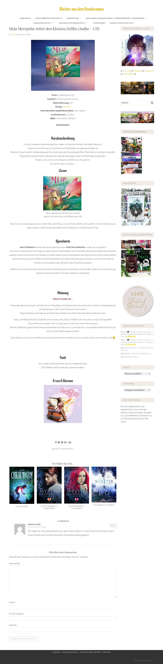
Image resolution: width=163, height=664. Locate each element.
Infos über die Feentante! (49, 18)
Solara (13, 34)
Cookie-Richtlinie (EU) (122, 23)
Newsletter (73, 18)
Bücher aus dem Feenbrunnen (82, 9)
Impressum (56, 652)
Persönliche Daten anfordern (90, 652)
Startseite (25, 18)
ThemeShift (148, 660)
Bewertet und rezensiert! (62, 449)
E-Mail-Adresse (16, 613)
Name (12, 602)
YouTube (127, 70)
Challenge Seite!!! (42, 23)
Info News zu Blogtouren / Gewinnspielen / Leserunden (115, 18)
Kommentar (15, 563)
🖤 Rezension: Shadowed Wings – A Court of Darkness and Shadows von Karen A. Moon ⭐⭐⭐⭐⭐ (137, 334)
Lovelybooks (128, 73)
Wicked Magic (132, 357)
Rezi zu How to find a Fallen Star (139, 353)
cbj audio (67, 106)
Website (13, 625)
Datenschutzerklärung (70, 652)
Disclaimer (107, 652)
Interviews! (99, 23)
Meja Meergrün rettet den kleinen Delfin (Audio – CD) (54, 28)
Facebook (137, 70)
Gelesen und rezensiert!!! (72, 23)
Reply (113, 525)
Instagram (149, 70)
